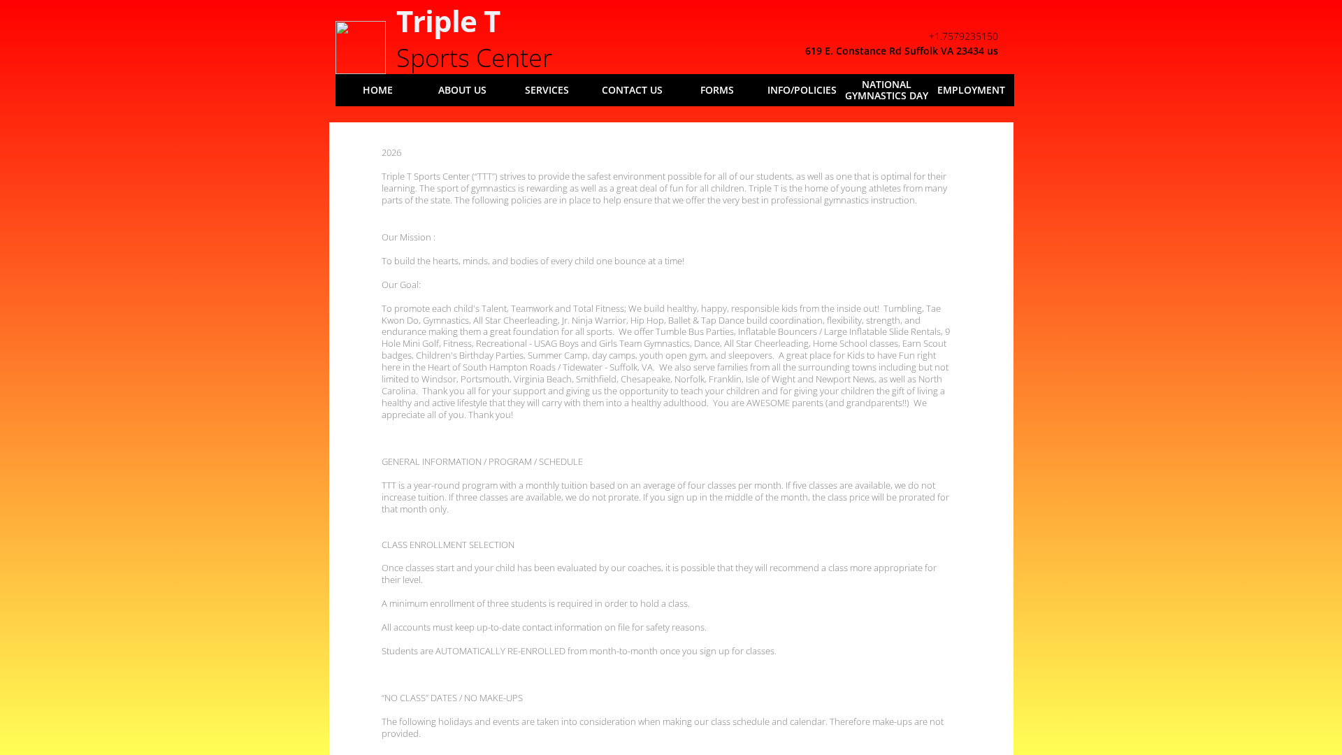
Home (378, 90)
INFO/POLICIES (802, 90)
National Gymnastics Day (886, 90)
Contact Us (632, 90)
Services (547, 90)
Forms (717, 90)
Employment (971, 90)
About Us (462, 90)
